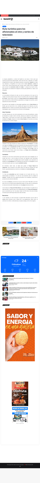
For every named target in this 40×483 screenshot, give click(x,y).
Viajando (6, 24)
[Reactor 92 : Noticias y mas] (8, 19)
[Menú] (1, 19)
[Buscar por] (38, 19)
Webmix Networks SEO (29, 464)
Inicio (4, 24)
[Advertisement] (20, 7)
